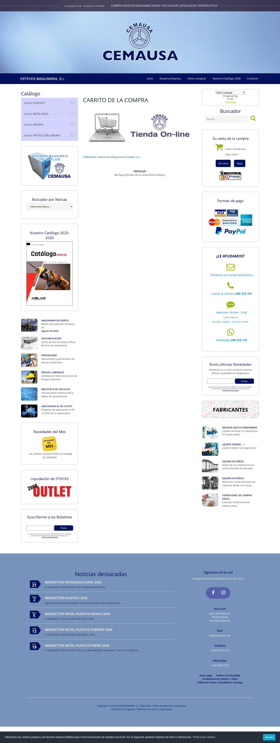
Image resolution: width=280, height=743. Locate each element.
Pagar (240, 163)
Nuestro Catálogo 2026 (227, 78)
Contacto (252, 78)
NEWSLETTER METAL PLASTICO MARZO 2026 (77, 614)
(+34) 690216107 (220, 665)
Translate (230, 102)
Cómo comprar (196, 78)
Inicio (150, 78)
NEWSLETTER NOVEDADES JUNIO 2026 (73, 582)
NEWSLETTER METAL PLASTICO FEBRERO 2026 (78, 630)
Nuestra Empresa (170, 78)
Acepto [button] (269, 737)
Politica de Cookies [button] (204, 737)
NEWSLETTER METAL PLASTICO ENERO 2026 (77, 645)
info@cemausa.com (219, 635)
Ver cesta (223, 163)
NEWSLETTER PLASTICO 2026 (66, 598)
